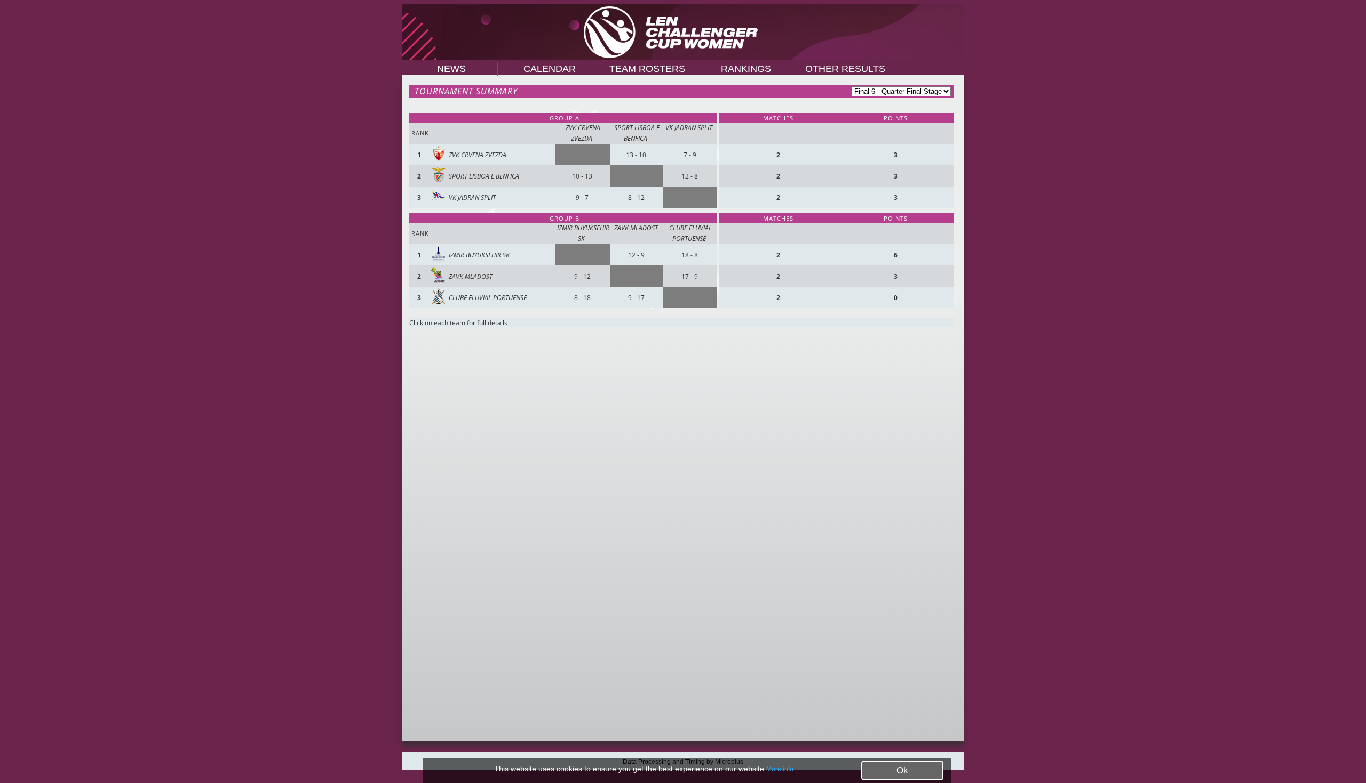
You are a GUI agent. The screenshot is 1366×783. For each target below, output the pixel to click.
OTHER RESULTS (845, 68)
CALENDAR (548, 68)
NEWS (451, 68)
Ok (902, 770)
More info (779, 769)
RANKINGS (746, 68)
